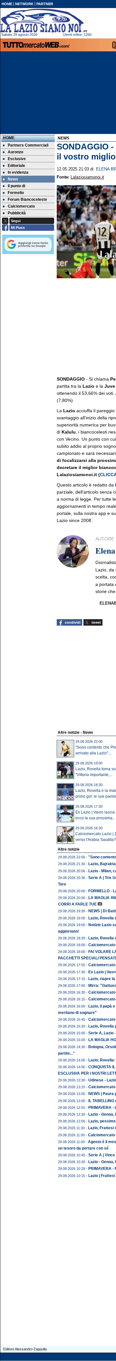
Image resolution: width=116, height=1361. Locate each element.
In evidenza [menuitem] (18, 172)
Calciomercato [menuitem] (21, 206)
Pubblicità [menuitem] (17, 213)
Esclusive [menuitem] (17, 159)
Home (9, 138)
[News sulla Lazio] (43, 21)
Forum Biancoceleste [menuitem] (27, 199)
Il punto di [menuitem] (16, 186)
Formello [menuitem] (16, 192)
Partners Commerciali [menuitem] (28, 145)
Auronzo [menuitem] (15, 152)
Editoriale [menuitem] (16, 165)
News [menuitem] (13, 179)
